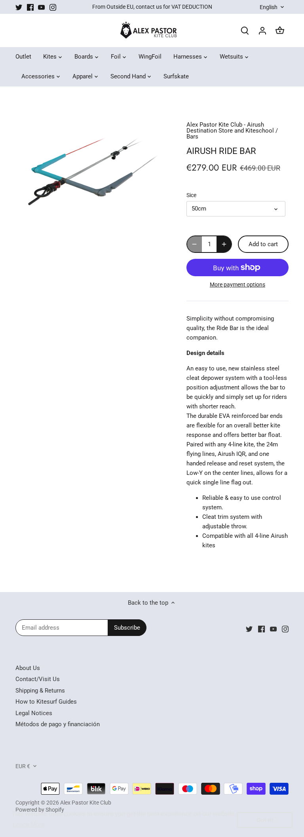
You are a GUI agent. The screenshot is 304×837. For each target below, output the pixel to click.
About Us (27, 668)
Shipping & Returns (40, 690)
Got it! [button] (265, 820)
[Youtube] (41, 7)
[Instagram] (52, 7)
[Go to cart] (280, 31)
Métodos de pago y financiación (57, 724)
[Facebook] (30, 7)
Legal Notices (33, 713)
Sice (191, 195)
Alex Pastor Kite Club (85, 802)
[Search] (245, 31)
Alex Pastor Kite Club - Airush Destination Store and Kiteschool (230, 127)
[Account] (262, 31)
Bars (192, 136)
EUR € (22, 766)
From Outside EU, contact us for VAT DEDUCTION (152, 7)
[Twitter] (18, 7)
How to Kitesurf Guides (46, 701)
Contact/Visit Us (37, 679)
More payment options (237, 285)
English (268, 7)
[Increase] (224, 244)
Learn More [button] (29, 824)
